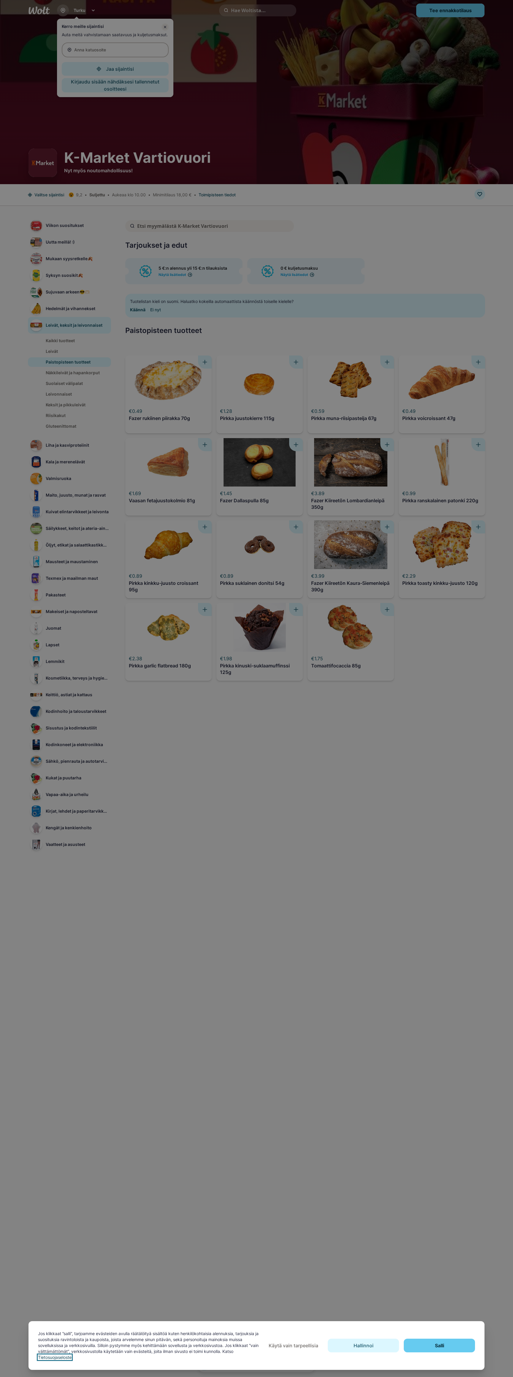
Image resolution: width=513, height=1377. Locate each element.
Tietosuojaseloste (55, 1357)
